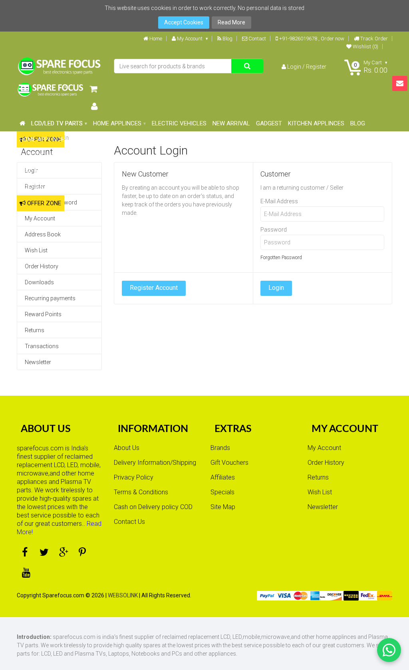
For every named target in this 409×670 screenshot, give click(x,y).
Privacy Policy (133, 477)
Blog (226, 39)
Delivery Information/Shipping (155, 462)
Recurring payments (50, 298)
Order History (41, 266)
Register (316, 66)
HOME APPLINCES (44, 139)
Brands (220, 448)
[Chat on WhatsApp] (389, 650)
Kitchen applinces (48, 187)
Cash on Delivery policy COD (153, 507)
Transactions (42, 346)
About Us (126, 448)
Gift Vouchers (229, 462)
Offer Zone (43, 203)
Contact (256, 39)
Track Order (373, 39)
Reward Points (43, 314)
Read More (231, 22)
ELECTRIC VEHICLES (47, 155)
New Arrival (38, 171)
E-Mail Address (279, 201)
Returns (34, 330)
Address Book (43, 234)
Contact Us (129, 521)
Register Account (154, 287)
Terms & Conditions (141, 492)
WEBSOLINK (123, 595)
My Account (189, 39)
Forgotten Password (281, 257)
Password (273, 229)
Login (294, 66)
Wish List (36, 250)
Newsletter (38, 362)
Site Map (222, 507)
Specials (222, 492)
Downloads (39, 282)
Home (155, 39)
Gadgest (76, 171)
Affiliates (222, 477)
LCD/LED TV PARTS (57, 123)
